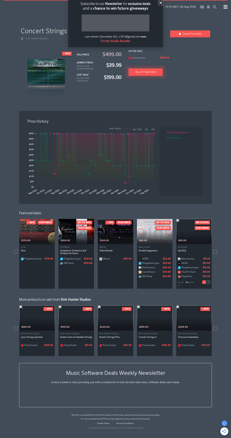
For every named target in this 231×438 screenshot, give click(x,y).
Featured (45, 222)
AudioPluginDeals (85, 69)
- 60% (48, 309)
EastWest (65, 247)
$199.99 (65, 327)
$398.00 (65, 240)
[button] (16, 251)
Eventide (182, 247)
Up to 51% (202, 222)
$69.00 (143, 240)
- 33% (110, 222)
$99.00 (182, 240)
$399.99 (26, 327)
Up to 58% (162, 222)
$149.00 (104, 240)
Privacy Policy (125, 419)
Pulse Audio (82, 81)
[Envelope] (202, 7)
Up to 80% (84, 222)
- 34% (31, 222)
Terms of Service (139, 419)
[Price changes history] (48, 240)
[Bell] (208, 7)
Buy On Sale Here (145, 72)
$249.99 (105, 327)
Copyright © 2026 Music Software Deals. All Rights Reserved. (115, 428)
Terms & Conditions (125, 423)
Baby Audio (144, 247)
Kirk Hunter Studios (37, 38)
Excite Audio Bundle (115, 41)
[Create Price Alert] (52, 240)
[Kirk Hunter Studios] (22, 38)
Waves (102, 247)
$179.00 (25, 240)
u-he (23, 247)
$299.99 (183, 327)
